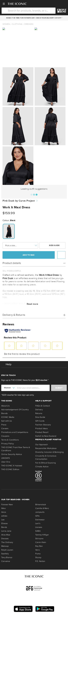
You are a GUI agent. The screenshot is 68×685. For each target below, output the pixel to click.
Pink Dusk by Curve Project (19, 200)
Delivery (39, 409)
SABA (37, 531)
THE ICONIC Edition (10, 469)
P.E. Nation (40, 561)
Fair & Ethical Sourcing (45, 463)
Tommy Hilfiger (42, 535)
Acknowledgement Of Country (15, 409)
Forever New (7, 504)
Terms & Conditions (10, 440)
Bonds (4, 527)
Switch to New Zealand (45, 436)
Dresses (28, 24)
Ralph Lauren (7, 550)
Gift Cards (39, 421)
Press (3, 425)
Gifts (37, 516)
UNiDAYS (5, 458)
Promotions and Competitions (14, 432)
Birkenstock (40, 504)
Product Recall (41, 432)
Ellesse (4, 523)
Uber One (5, 462)
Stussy (38, 557)
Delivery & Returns (14, 314)
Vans (37, 550)
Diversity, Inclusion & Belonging (49, 452)
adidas (4, 516)
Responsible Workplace (46, 448)
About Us (5, 406)
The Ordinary (7, 542)
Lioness (38, 527)
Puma (37, 554)
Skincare (39, 538)
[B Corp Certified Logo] (51, 476)
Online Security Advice (11, 454)
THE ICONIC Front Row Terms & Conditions (15, 449)
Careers (5, 428)
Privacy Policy (7, 443)
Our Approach (41, 444)
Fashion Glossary (43, 425)
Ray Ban (39, 546)
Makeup (5, 546)
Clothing (17, 24)
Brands (4, 413)
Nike (3, 508)
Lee (3, 520)
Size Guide (54, 245)
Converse (5, 561)
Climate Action (42, 466)
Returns (38, 413)
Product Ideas (41, 428)
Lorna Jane (6, 531)
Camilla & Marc (42, 508)
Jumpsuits (39, 512)
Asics (3, 512)
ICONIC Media (7, 417)
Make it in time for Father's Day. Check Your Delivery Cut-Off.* (33, 18)
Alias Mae (5, 535)
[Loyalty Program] (61, 11)
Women (6, 24)
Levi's (37, 523)
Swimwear (40, 520)
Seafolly (5, 554)
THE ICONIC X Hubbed (11, 466)
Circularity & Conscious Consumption (45, 457)
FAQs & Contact (42, 406)
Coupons (5, 436)
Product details (12, 263)
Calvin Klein (40, 542)
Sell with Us (6, 421)
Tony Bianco (6, 557)
